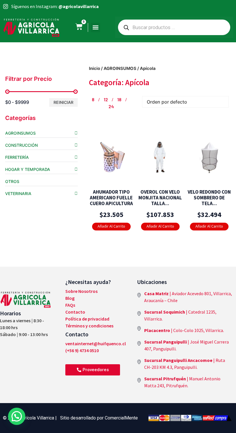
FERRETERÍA (17, 157)
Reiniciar (63, 102)
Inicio (94, 68)
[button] (95, 27)
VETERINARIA (18, 193)
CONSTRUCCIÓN (21, 145)
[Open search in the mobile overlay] (174, 27)
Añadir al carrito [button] (108, 226)
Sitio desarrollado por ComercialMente (99, 418)
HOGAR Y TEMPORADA (27, 169)
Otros (12, 181)
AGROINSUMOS (20, 133)
